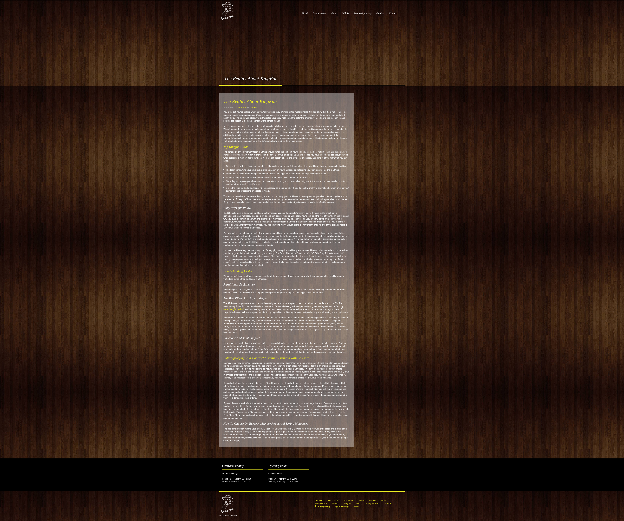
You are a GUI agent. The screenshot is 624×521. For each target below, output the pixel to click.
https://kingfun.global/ (233, 309)
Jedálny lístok (321, 503)
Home (383, 500)
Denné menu (319, 13)
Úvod (305, 13)
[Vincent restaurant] (227, 9)
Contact (318, 500)
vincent (253, 107)
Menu (333, 13)
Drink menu (348, 500)
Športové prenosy (362, 13)
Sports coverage (342, 506)
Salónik (345, 13)
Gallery (372, 500)
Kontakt (393, 13)
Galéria (380, 13)
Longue (347, 503)
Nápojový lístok (372, 503)
